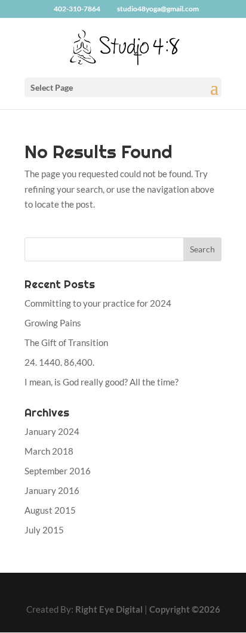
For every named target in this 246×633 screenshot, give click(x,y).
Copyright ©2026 (184, 609)
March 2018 (48, 451)
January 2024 (51, 431)
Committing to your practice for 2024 (97, 303)
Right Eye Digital (109, 609)
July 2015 (44, 529)
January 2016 (51, 490)
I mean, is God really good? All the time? (101, 381)
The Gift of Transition (66, 342)
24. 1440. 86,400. (59, 362)
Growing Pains (52, 322)
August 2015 (50, 510)
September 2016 (57, 470)
